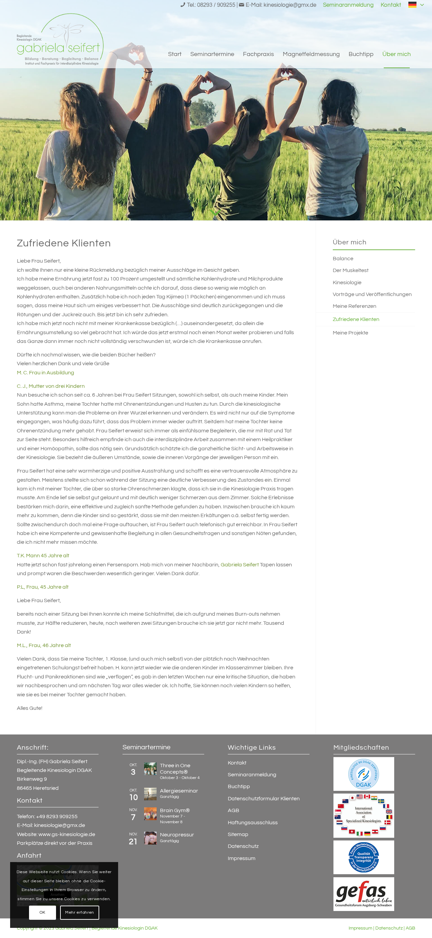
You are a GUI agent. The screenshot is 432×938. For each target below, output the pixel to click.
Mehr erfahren (79, 912)
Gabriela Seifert (240, 564)
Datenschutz (243, 846)
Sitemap (238, 834)
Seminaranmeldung (252, 774)
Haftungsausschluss (253, 822)
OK (42, 912)
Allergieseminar (179, 791)
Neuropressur (177, 834)
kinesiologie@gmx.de (290, 5)
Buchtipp (239, 786)
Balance (343, 258)
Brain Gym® (175, 810)
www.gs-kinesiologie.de (66, 834)
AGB (233, 810)
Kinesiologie (347, 282)
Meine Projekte (350, 333)
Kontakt (237, 763)
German (420, 4)
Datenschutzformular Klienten (264, 798)
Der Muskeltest (351, 270)
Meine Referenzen (354, 306)
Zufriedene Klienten (356, 319)
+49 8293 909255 (57, 816)
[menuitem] (348, 5)
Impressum (241, 858)
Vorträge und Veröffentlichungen (372, 294)
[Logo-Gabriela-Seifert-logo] (60, 39)
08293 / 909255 (216, 5)
